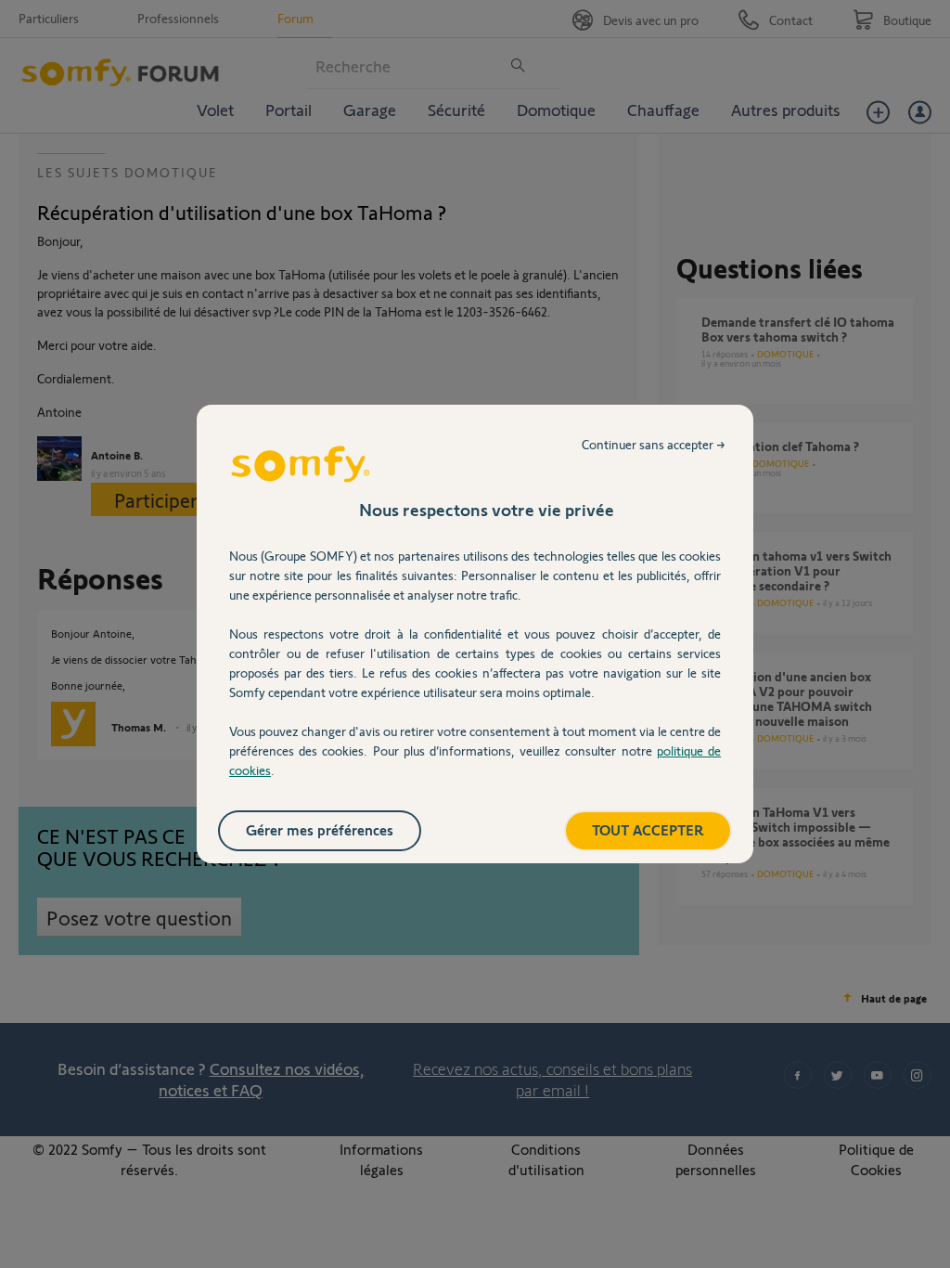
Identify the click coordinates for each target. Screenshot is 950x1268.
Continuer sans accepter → (653, 444)
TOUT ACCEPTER (648, 829)
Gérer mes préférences (319, 829)
